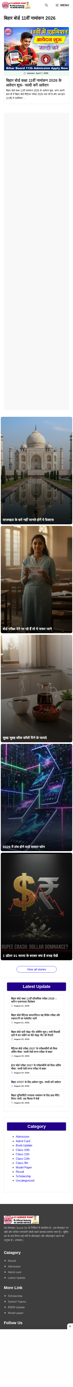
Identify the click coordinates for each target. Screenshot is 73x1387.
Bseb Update (24, 1145)
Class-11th (22, 1154)
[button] (46, 5)
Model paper (16, 1312)
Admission (22, 1136)
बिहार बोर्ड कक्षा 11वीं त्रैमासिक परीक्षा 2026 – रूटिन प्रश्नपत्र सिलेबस (34, 1000)
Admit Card (23, 1141)
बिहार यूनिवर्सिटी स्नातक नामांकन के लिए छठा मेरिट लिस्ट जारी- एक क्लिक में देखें (35, 1097)
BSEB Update (16, 1307)
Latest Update (16, 1277)
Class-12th (23, 1158)
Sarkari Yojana (17, 1301)
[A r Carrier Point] (16, 5)
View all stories (36, 969)
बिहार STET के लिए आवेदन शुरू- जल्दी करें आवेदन (36, 1082)
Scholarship (23, 1176)
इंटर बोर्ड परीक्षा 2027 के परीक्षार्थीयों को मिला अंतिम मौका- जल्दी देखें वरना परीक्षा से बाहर (36, 1067)
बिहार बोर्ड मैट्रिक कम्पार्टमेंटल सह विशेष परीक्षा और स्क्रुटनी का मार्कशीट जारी (35, 1017)
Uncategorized (25, 1180)
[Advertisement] (36, 261)
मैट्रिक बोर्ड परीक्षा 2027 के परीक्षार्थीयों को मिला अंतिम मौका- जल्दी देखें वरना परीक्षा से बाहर (34, 1050)
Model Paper (24, 1167)
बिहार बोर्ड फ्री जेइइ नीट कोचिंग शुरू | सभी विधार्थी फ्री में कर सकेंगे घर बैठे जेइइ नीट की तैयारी (35, 1033)
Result (20, 1171)
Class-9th (22, 1163)
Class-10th (23, 1149)
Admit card (14, 1272)
